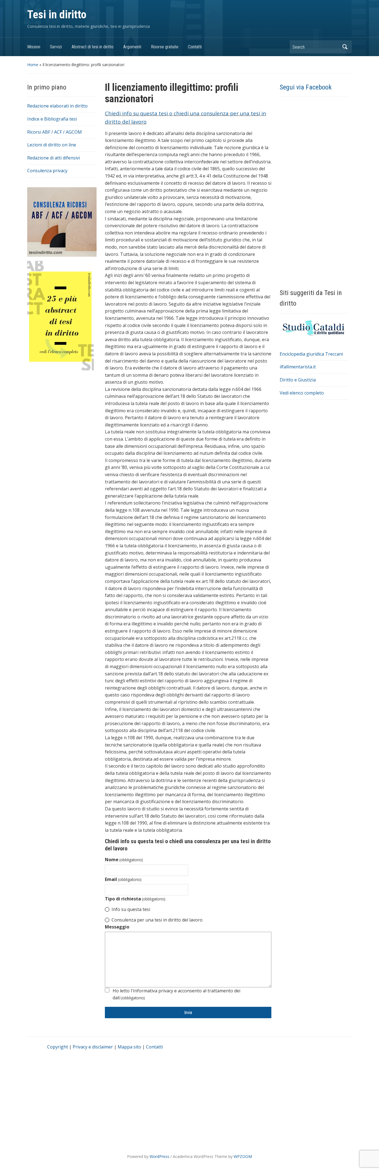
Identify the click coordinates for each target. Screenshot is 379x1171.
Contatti (195, 46)
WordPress (159, 1156)
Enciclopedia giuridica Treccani (311, 354)
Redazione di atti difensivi (53, 158)
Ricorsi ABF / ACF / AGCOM (54, 132)
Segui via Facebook (306, 87)
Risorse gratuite (164, 46)
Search (345, 47)
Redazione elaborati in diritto (57, 106)
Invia (188, 1012)
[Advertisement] (62, 461)
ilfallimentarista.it (298, 367)
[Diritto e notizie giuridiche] (314, 328)
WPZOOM (243, 1156)
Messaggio (117, 927)
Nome (124, 860)
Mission (33, 46)
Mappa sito (129, 1047)
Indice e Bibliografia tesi (52, 119)
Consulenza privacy (47, 171)
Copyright (57, 1047)
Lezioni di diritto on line (51, 145)
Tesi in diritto (56, 14)
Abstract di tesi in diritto (92, 46)
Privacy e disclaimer (93, 1047)
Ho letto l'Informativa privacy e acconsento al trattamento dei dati (176, 994)
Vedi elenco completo (302, 393)
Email (123, 879)
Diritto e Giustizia (298, 380)
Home (32, 64)
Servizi (56, 46)
